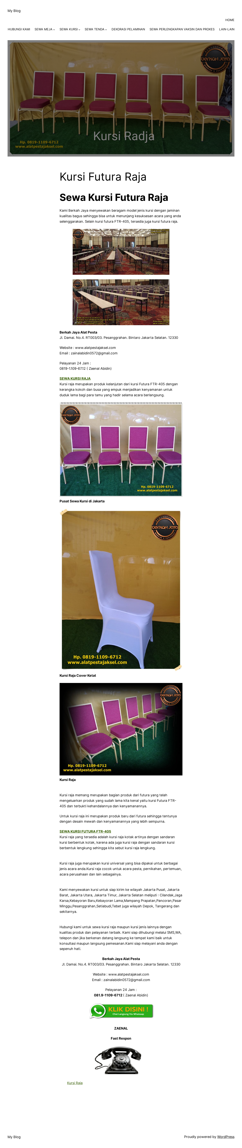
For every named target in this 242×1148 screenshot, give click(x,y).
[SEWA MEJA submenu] (54, 29)
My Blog (14, 11)
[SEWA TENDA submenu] (106, 29)
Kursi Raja (75, 1083)
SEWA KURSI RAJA (75, 379)
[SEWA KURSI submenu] (79, 29)
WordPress (225, 1137)
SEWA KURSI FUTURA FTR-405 (85, 831)
